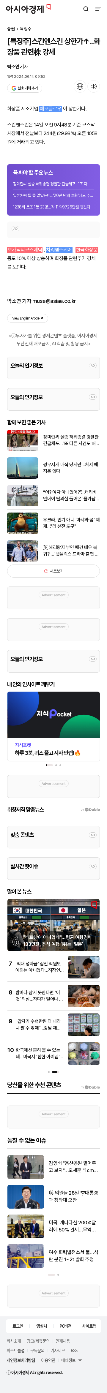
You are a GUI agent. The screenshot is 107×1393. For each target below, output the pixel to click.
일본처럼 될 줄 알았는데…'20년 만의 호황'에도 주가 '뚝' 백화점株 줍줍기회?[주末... (53, 195)
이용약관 (48, 1360)
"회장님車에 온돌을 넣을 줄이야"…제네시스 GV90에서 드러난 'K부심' (74, 1227)
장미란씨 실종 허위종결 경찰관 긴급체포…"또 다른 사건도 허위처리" (53, 183)
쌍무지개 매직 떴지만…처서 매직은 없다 (70, 468)
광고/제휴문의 (38, 1341)
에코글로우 (50, 109)
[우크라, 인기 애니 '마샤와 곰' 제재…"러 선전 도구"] (22, 532)
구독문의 (37, 1350)
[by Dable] (90, 1087)
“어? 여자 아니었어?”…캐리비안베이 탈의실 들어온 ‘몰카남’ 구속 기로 (70, 495)
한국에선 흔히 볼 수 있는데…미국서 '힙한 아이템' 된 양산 (38, 1056)
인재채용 (63, 1341)
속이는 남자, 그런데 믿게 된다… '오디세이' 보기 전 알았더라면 (73, 1197)
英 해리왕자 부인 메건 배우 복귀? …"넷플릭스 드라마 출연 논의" (71, 551)
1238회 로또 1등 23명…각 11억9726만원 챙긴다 (51, 207)
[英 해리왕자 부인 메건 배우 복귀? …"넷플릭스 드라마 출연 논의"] (22, 560)
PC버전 (65, 1326)
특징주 (26, 29)
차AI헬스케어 (59, 250)
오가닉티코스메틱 (25, 250)
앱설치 (41, 1326)
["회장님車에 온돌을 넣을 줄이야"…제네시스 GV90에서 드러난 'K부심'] (25, 1237)
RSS (74, 1350)
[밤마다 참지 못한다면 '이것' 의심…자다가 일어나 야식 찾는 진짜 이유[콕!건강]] (84, 1006)
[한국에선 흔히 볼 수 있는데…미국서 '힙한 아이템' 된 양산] (84, 1063)
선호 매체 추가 (28, 88)
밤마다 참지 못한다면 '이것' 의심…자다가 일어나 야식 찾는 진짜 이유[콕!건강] (39, 999)
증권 (11, 29)
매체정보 (68, 1360)
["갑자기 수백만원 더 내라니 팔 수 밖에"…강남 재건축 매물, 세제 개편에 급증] (84, 1035)
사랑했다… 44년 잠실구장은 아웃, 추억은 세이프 (73, 1255)
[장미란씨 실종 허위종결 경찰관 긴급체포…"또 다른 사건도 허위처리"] (22, 450)
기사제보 (58, 1350)
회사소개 (14, 1341)
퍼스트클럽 (15, 1350)
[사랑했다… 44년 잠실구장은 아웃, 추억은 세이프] (25, 1266)
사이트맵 (89, 1326)
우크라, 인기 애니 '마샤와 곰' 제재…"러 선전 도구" (71, 523)
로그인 (17, 1326)
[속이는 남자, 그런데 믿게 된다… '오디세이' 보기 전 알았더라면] (25, 1207)
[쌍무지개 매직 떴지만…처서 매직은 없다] (22, 477)
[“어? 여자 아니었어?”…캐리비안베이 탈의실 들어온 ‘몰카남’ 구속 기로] (22, 505)
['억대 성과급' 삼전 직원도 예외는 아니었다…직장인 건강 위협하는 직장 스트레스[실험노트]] (84, 977)
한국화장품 (86, 250)
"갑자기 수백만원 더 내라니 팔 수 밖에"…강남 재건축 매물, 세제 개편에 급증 (38, 1028)
